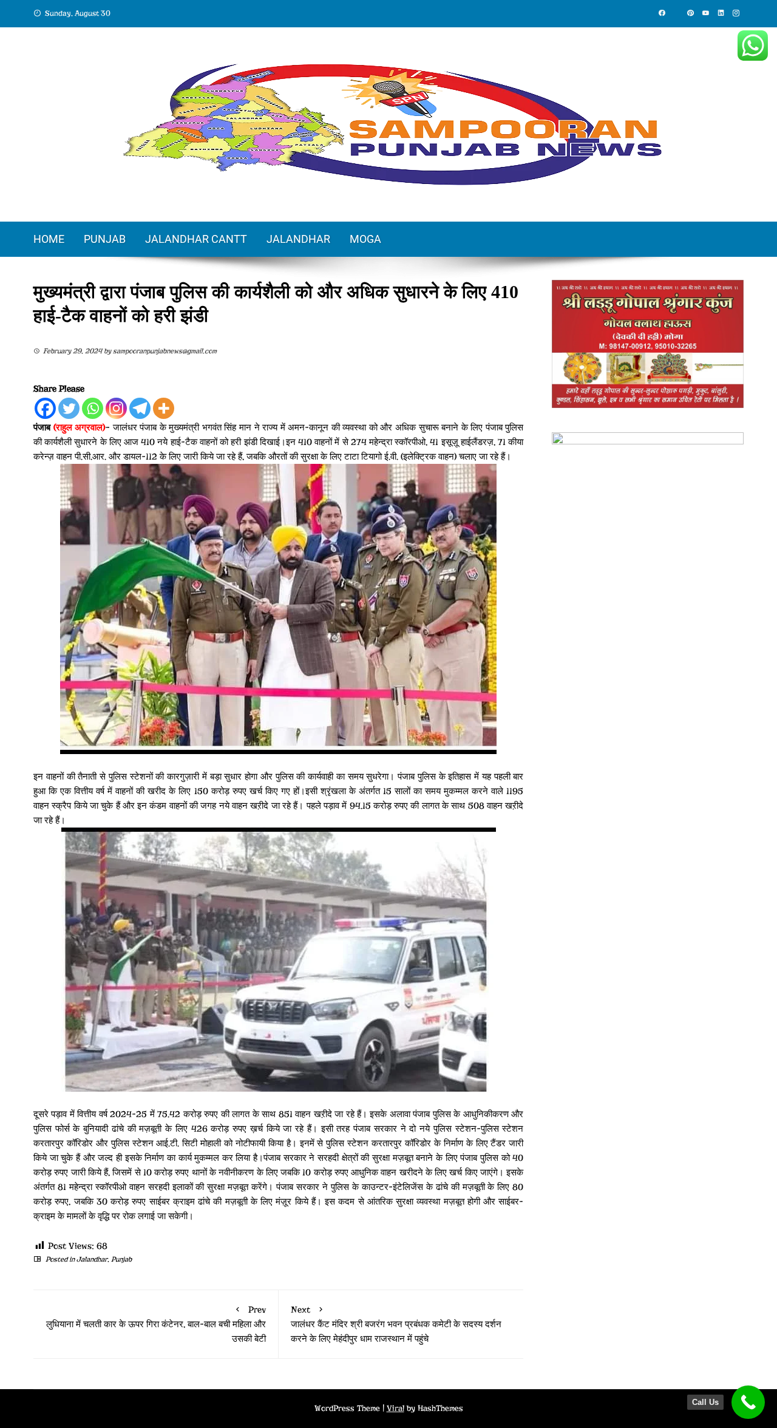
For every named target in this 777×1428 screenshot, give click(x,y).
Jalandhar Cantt (196, 239)
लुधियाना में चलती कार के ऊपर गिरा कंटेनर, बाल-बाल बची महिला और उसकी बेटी (156, 1324)
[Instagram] (116, 408)
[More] (163, 408)
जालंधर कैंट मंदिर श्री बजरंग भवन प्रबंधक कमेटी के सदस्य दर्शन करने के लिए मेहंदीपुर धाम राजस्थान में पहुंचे (396, 1324)
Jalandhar (298, 239)
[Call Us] (748, 1402)
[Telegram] (140, 408)
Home (48, 239)
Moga (365, 239)
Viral (395, 1408)
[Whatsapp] (92, 408)
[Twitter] (69, 408)
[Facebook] (45, 408)
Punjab (105, 239)
